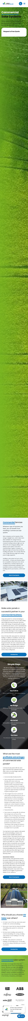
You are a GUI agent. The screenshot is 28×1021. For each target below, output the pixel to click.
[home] (7, 3)
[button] (24, 3)
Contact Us (14, 654)
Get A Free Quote (14, 575)
